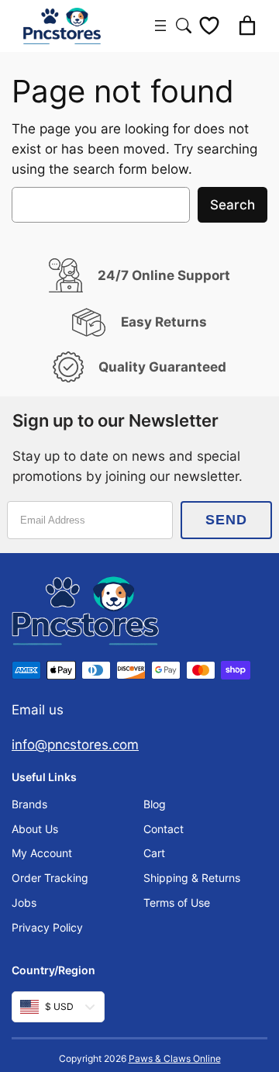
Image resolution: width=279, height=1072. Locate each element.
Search (232, 205)
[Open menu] (160, 25)
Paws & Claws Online (175, 1058)
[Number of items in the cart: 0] (247, 25)
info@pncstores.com (75, 744)
